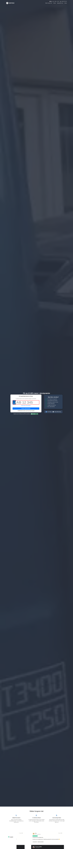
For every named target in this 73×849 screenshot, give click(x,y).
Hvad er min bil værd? (25, 408)
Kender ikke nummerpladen (26, 405)
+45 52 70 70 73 (64, 1)
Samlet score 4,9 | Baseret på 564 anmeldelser (22, 413)
